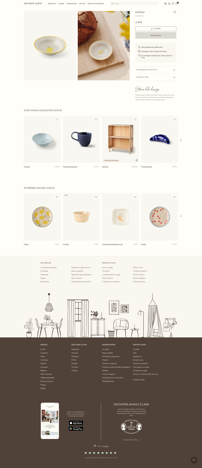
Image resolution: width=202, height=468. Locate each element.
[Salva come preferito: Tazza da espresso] (96, 119)
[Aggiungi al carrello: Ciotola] (57, 170)
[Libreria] (120, 139)
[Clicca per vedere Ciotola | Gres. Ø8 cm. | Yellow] (50, 45)
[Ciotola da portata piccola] (120, 217)
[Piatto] (42, 217)
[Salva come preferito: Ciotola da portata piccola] (135, 197)
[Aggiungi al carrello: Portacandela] (175, 170)
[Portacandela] (159, 139)
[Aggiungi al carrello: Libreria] (136, 170)
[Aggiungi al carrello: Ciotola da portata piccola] (136, 248)
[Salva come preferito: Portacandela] (174, 119)
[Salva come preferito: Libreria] (135, 119)
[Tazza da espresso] (81, 139)
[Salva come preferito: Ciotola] (174, 12)
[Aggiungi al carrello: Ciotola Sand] (97, 248)
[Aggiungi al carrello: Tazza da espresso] (97, 170)
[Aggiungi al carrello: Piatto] (57, 248)
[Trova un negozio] (165, 3)
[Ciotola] (42, 139)
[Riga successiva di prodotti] (181, 140)
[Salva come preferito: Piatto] (57, 197)
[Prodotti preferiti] (173, 3)
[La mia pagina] (169, 3)
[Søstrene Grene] (33, 3)
